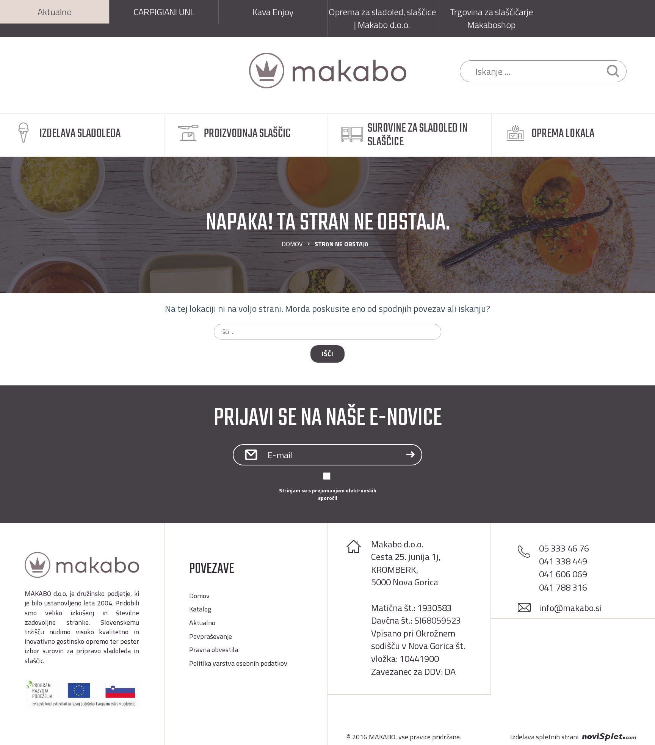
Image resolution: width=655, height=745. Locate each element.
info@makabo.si (570, 608)
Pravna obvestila (213, 649)
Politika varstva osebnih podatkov (238, 663)
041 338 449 (563, 561)
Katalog (200, 609)
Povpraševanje (210, 636)
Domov (292, 243)
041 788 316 (563, 587)
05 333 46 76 (564, 548)
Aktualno (202, 623)
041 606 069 (563, 574)
